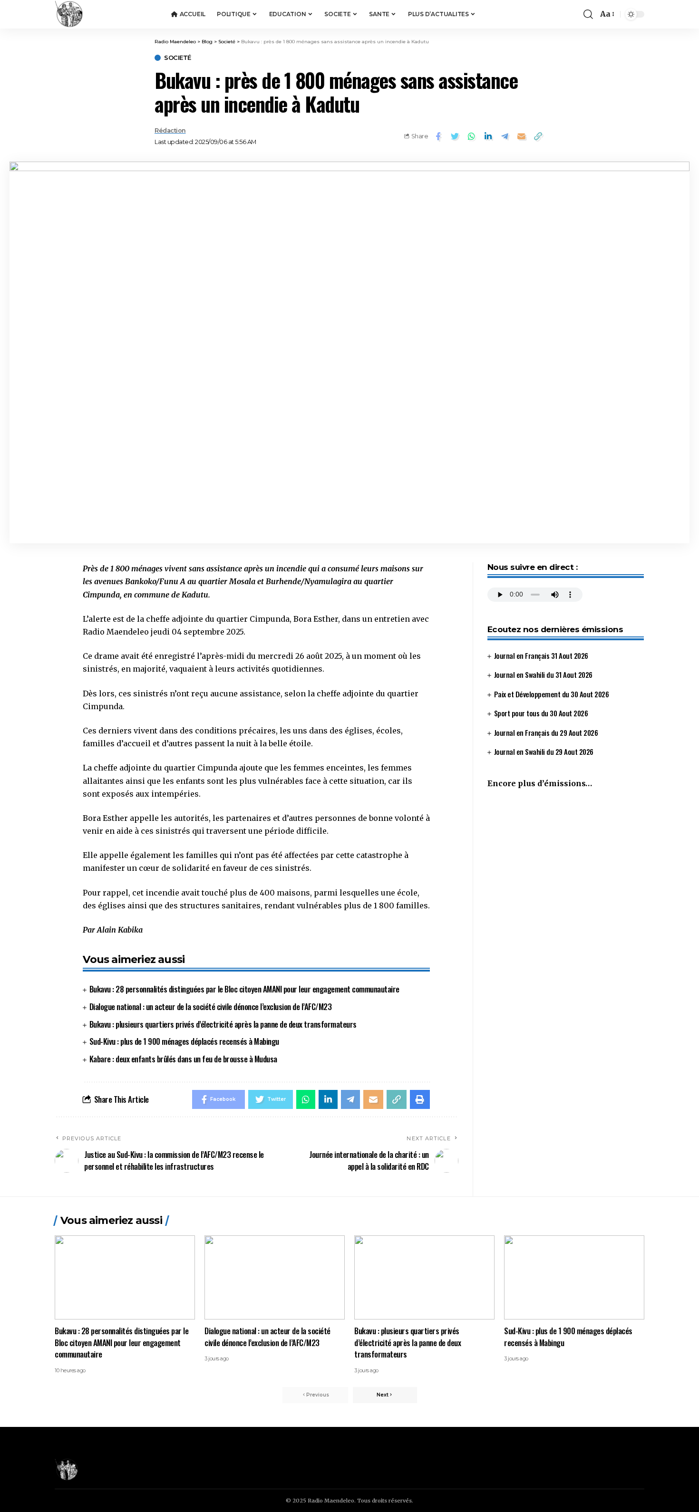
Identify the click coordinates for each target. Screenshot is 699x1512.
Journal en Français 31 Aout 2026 (541, 655)
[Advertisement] (565, 876)
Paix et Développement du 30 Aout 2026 (551, 694)
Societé (177, 58)
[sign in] (560, 14)
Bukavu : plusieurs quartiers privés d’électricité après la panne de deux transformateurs (223, 1024)
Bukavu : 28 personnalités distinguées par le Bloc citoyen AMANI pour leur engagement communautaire (244, 989)
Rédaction (170, 130)
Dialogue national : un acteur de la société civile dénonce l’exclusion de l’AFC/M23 (210, 1006)
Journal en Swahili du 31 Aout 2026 (543, 675)
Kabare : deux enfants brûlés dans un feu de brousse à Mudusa (183, 1059)
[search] (588, 14)
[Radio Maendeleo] (69, 14)
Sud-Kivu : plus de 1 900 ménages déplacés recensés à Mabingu (184, 1041)
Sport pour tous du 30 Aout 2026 (541, 713)
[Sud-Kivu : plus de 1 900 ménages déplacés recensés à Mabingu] (574, 1277)
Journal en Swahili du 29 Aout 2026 (543, 752)
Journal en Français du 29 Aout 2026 (546, 732)
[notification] (574, 14)
